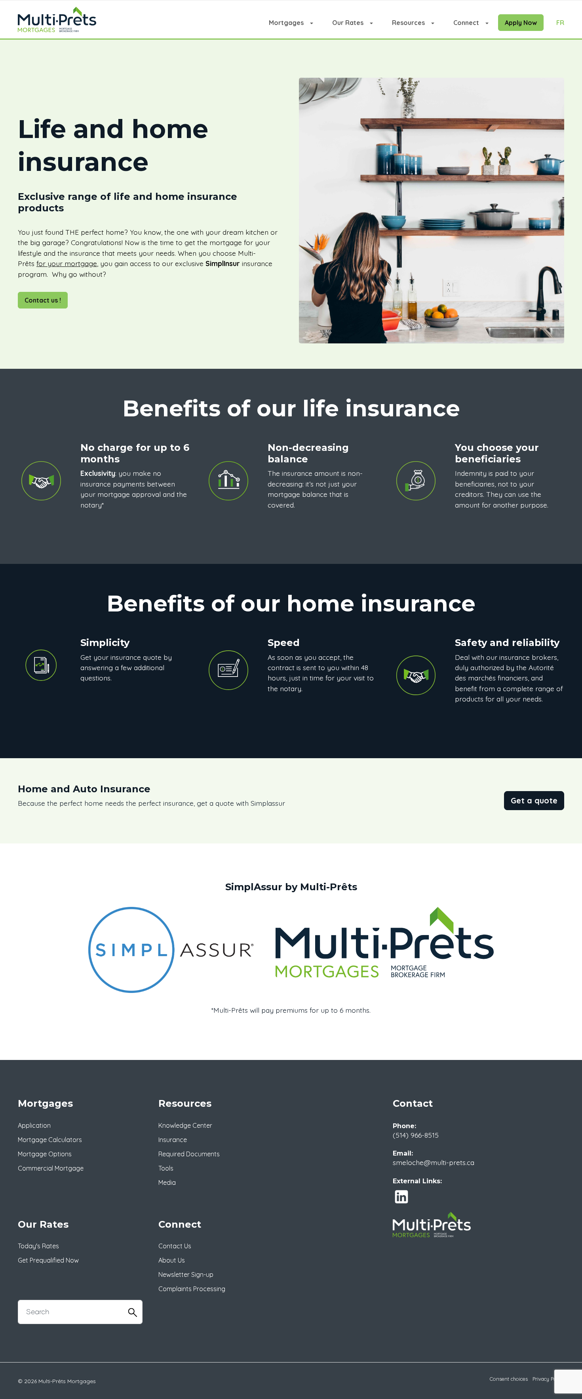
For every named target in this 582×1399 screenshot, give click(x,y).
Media (167, 1182)
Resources (408, 23)
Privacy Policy (548, 1379)
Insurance (172, 1139)
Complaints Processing (191, 1289)
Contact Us (174, 1246)
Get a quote (534, 800)
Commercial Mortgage (51, 1168)
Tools (165, 1168)
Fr (560, 22)
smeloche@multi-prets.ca (433, 1162)
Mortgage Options (45, 1154)
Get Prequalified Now (48, 1260)
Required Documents (189, 1154)
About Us (171, 1260)
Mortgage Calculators (50, 1139)
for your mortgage (66, 263)
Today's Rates (38, 1246)
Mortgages (286, 23)
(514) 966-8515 (416, 1135)
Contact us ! (43, 300)
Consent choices (509, 1379)
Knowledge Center (185, 1125)
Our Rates (347, 23)
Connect (466, 23)
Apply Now (521, 23)
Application (34, 1125)
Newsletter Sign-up (185, 1274)
